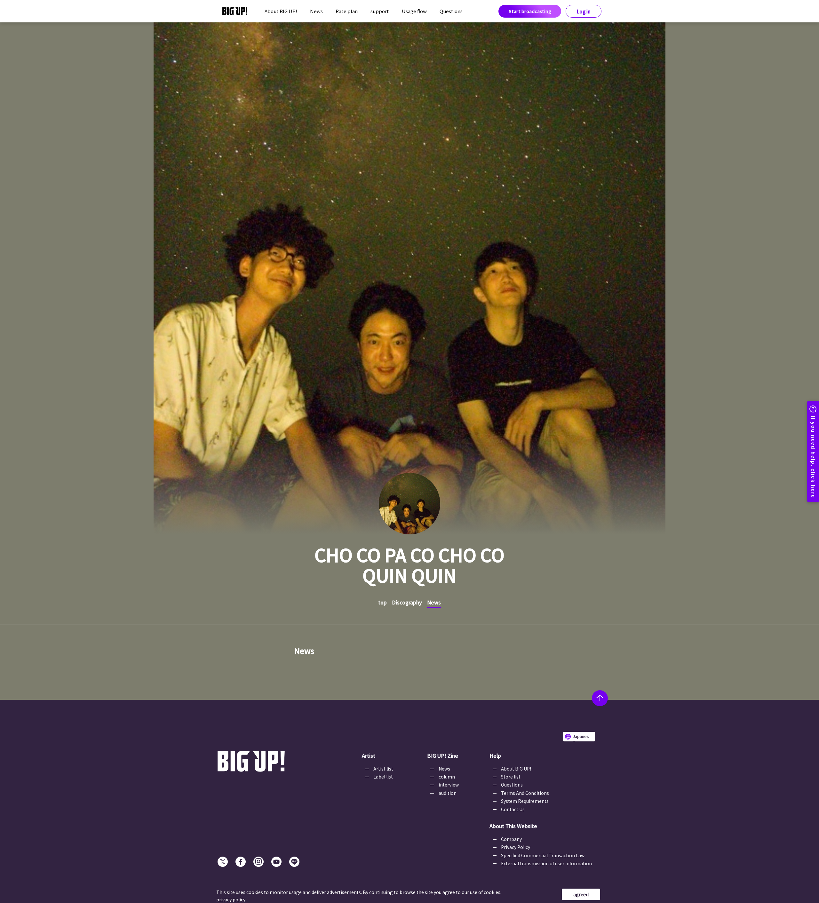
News (316, 11)
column (447, 776)
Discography (407, 602)
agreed (581, 894)
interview (449, 784)
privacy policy (230, 899)
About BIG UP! (281, 11)
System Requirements (525, 801)
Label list (383, 776)
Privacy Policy (515, 847)
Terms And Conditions (525, 793)
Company (511, 839)
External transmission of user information (546, 863)
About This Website (513, 825)
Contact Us (513, 809)
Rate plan (347, 11)
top (382, 602)
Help (495, 755)
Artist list (383, 768)
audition (448, 793)
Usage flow (414, 11)
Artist (368, 755)
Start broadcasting (530, 11)
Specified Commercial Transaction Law (542, 855)
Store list (511, 776)
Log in (584, 11)
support (379, 11)
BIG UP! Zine (442, 755)
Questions (451, 11)
